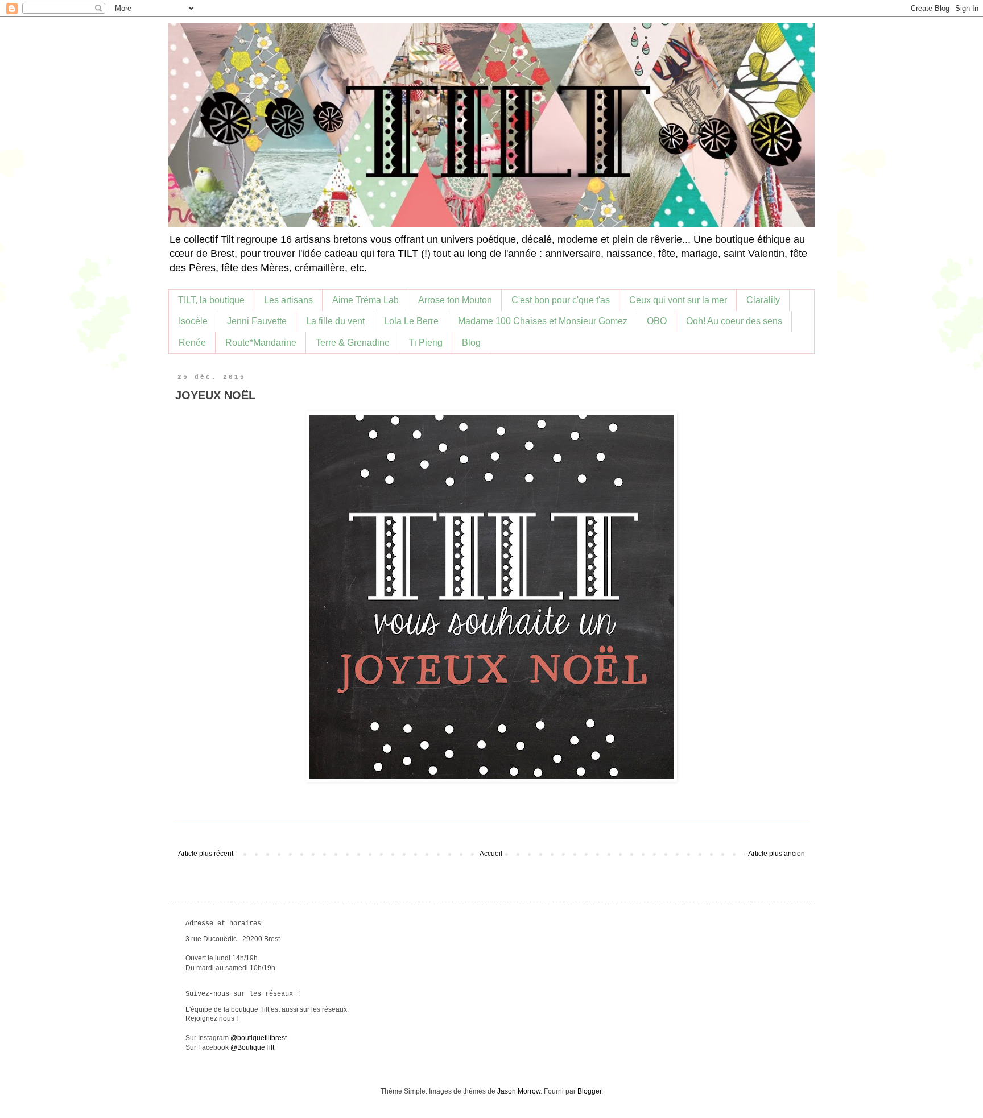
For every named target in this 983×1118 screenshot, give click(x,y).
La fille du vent (335, 321)
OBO (657, 321)
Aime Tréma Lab (365, 300)
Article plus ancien (776, 854)
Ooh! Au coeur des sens (734, 321)
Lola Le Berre (411, 321)
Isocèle (193, 321)
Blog (471, 342)
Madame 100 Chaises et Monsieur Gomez (542, 321)
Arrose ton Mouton (455, 300)
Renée (192, 342)
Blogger (589, 1091)
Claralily (763, 300)
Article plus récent (205, 854)
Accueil (491, 854)
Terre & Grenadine (353, 342)
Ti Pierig (426, 342)
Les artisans (288, 300)
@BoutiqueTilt (252, 1047)
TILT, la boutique (211, 300)
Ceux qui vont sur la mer (678, 300)
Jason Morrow (518, 1091)
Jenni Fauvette (257, 321)
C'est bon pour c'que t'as (560, 300)
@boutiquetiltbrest (258, 1038)
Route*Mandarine (260, 342)
